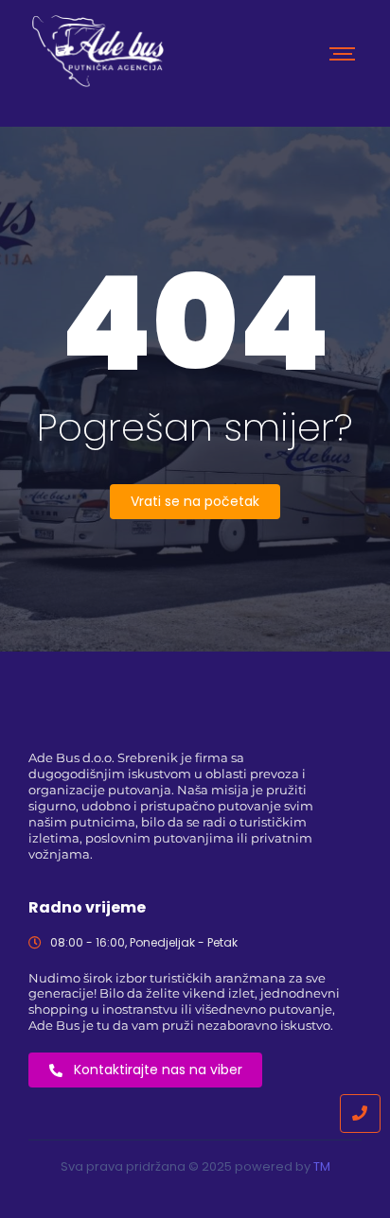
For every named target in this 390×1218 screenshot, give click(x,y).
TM (321, 1166)
